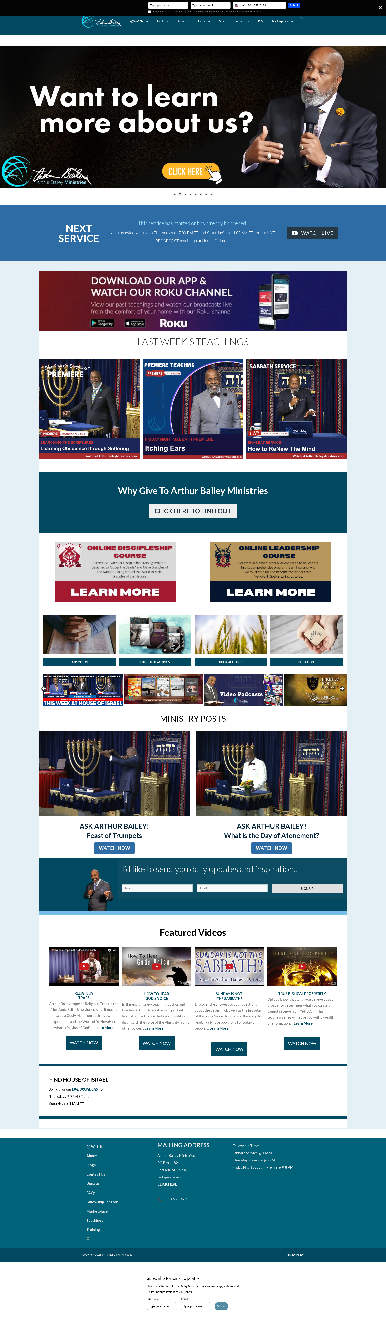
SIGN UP (307, 898)
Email (185, 1309)
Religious (84, 1003)
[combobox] (239, 5)
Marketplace (280, 21)
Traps (84, 1008)
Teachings (94, 1230)
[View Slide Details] (70, 699)
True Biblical (291, 1003)
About (240, 21)
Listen (181, 21)
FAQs (260, 21)
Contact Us (95, 1184)
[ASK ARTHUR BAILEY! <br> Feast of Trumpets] (114, 783)
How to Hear (157, 1003)
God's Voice (156, 1008)
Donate (223, 21)
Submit (294, 5)
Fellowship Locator (102, 1212)
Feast (201, 21)
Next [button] (342, 699)
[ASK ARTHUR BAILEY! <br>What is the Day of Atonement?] (271, 783)
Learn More (104, 1037)
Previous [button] (44, 699)
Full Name (153, 1309)
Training (93, 1239)
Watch (96, 1156)
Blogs (91, 1175)
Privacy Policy (295, 1264)
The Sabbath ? (229, 1008)
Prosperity (315, 1003)
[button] (139, 21)
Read (160, 21)
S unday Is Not (229, 1003)
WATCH (138, 21)
